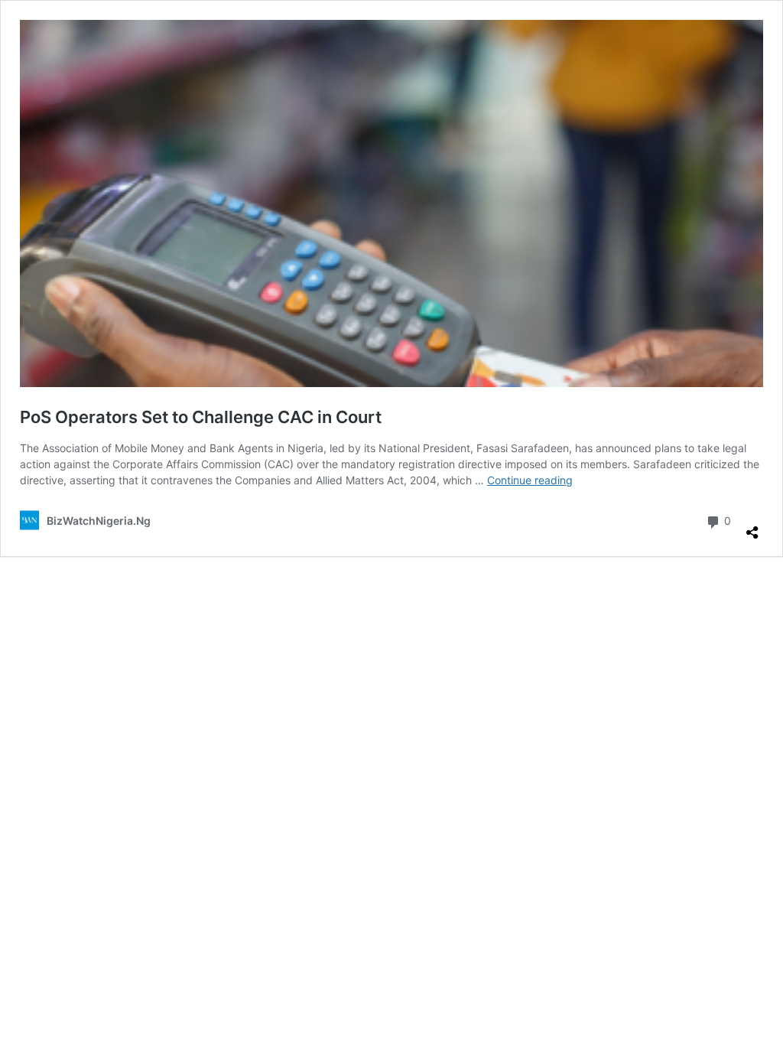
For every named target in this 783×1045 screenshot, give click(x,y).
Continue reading (530, 480)
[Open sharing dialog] (752, 526)
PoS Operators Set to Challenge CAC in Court (201, 417)
